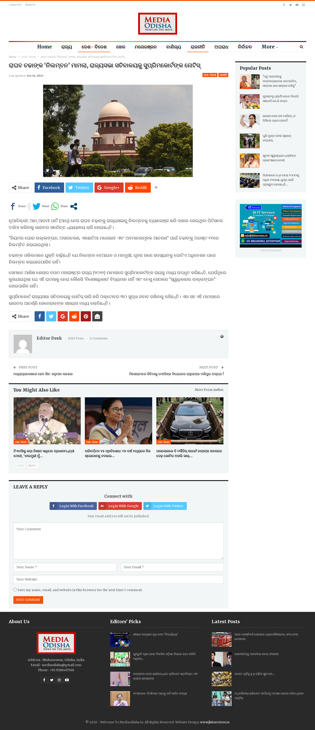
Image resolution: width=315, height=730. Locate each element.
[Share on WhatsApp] (59, 206)
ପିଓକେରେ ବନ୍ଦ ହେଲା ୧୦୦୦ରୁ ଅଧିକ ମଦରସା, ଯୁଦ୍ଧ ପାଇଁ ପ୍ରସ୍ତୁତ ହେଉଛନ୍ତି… (281, 179)
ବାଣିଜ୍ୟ (173, 47)
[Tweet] (41, 206)
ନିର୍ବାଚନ (245, 47)
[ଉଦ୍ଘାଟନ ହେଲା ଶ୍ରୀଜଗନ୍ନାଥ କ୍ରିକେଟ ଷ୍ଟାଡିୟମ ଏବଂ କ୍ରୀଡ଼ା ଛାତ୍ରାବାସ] (120, 679)
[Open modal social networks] (74, 206)
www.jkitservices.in (214, 722)
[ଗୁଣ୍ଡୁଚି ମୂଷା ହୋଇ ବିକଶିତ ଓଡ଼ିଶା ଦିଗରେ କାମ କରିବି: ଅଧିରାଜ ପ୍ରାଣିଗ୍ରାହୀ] (120, 659)
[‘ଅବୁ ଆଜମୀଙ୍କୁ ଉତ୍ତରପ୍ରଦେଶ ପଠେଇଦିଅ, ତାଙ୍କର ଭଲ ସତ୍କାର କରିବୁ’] (250, 81)
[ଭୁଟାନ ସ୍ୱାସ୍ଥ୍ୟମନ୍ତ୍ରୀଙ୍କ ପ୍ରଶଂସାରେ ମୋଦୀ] (250, 160)
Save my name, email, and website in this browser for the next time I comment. (80, 590)
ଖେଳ (120, 47)
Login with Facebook (76, 506)
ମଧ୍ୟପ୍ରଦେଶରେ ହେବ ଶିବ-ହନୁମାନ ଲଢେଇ (43, 374)
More (268, 47)
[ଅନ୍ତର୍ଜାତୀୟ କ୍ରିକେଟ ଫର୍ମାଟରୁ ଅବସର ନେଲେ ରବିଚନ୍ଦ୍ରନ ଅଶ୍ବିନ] (222, 698)
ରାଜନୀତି (198, 47)
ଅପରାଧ (221, 47)
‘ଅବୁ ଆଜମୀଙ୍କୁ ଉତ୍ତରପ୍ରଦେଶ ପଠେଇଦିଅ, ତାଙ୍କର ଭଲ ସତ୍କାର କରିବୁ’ (280, 81)
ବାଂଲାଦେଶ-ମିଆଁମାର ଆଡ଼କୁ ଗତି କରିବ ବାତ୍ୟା (160, 693)
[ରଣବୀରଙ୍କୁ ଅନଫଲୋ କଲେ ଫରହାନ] (222, 659)
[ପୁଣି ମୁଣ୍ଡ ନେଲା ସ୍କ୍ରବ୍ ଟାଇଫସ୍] (250, 141)
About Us (30, 4)
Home (44, 47)
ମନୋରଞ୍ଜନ (146, 47)
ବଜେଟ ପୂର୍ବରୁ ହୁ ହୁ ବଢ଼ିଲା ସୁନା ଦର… (255, 674)
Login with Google (123, 506)
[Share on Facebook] (17, 206)
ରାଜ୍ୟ (66, 47)
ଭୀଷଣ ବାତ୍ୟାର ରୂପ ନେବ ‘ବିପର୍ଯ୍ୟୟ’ (155, 634)
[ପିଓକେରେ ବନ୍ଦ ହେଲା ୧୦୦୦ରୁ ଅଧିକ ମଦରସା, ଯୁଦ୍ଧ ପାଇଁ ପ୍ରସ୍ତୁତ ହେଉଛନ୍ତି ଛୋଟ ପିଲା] (250, 180)
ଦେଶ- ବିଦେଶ (94, 47)
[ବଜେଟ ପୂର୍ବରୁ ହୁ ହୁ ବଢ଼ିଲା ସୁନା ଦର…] (222, 679)
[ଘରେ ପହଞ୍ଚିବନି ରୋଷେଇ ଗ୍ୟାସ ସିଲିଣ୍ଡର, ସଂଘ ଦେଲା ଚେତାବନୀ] (222, 639)
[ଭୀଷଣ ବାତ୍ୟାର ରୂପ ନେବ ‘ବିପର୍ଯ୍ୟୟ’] (120, 639)
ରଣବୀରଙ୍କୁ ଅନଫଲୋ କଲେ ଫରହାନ (257, 654)
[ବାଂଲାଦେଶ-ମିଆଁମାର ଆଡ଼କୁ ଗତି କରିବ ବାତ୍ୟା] (120, 698)
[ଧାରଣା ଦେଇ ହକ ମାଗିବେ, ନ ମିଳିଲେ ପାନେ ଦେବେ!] (250, 121)
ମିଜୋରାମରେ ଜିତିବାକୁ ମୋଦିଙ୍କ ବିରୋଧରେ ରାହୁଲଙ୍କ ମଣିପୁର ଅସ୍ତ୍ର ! (176, 374)
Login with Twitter (168, 506)
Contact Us (15, 4)
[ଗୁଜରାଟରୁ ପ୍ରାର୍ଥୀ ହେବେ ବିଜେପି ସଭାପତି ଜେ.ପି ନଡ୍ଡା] (250, 101)
